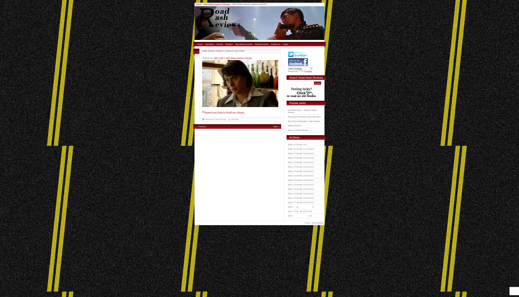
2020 (290, 171)
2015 (290, 194)
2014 (290, 198)
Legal (285, 44)
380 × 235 (218, 58)
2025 (290, 149)
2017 (290, 185)
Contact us (275, 44)
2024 (290, 153)
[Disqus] (240, 167)
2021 (290, 167)
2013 (290, 202)
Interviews (209, 44)
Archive (220, 44)
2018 (290, 180)
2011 (290, 211)
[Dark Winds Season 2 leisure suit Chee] (240, 83)
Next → (276, 126)
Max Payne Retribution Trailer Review (304, 121)
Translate (308, 71)
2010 (290, 216)
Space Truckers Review (298, 130)
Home (198, 4)
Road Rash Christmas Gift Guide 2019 (304, 117)
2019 (290, 176)
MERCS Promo (294, 126)
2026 (290, 145)
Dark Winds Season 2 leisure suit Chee (223, 51)
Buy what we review (243, 44)
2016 (290, 189)
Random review (261, 44)
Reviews (229, 44)
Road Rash (235, 119)
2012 (290, 207)
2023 (290, 158)
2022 (290, 162)
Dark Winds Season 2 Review (216, 4)
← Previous (201, 126)
